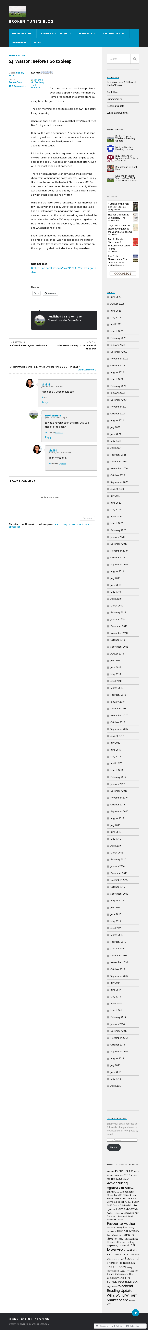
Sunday (120, 1266)
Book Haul (112, 92)
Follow (113, 1147)
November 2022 (119, 358)
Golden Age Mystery (127, 1230)
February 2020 (118, 530)
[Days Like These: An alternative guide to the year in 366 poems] (135, 230)
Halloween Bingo (131, 1239)
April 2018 (116, 681)
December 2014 (118, 955)
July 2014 (115, 982)
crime (135, 1205)
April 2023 (116, 324)
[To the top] (135, 1312)
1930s (128, 1171)
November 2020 (119, 468)
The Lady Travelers (125, 1271)
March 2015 (116, 935)
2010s (128, 1175)
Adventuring (19, 42)
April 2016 (116, 845)
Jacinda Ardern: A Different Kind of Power (121, 83)
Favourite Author (121, 1223)
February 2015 (118, 941)
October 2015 (117, 886)
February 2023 (118, 338)
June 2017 (115, 749)
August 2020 (117, 489)
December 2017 (118, 708)
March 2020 (116, 523)
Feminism (111, 1227)
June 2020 (115, 502)
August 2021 (117, 420)
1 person (59, 433)
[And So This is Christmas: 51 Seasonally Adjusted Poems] (135, 245)
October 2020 (117, 475)
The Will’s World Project (54, 33)
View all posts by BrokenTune (64, 320)
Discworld (129, 1213)
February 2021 (118, 454)
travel (128, 1281)
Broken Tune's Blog (31, 21)
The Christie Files (113, 33)
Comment (87, 518)
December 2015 (118, 873)
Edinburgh (129, 1216)
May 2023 (115, 317)
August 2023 (117, 303)
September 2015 (119, 893)
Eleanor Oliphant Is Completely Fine (118, 216)
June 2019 (115, 585)
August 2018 (117, 653)
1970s (121, 1175)
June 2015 (115, 914)
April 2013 (116, 1085)
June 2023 (115, 310)
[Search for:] (123, 59)
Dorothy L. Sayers (115, 1216)
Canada (116, 1205)
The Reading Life (21, 33)
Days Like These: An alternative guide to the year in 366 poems (120, 228)
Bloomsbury (113, 1195)
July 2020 (115, 496)
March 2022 (116, 379)
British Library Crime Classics (121, 1200)
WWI (109, 1304)
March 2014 (116, 1010)
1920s (119, 1171)
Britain (116, 1198)
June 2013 (115, 1072)
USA (135, 1281)
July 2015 (115, 907)
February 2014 (118, 1017)
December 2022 (118, 351)
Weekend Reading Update (125, 139)
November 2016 (119, 797)
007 (113, 1164)
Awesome (118, 1192)
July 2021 (115, 427)
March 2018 (116, 688)
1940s (136, 1171)
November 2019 (119, 550)
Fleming (119, 1228)
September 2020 (119, 482)
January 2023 (117, 345)
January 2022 (117, 392)
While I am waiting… (118, 112)
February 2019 (118, 612)
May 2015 (115, 921)
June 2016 (115, 832)
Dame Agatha (127, 1209)
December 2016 (118, 790)
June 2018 (115, 667)
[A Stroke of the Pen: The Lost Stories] (135, 209)
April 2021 (116, 447)
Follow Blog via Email (117, 1118)
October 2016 (117, 804)
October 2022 (117, 365)
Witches (132, 1301)
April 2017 (116, 763)
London (122, 1245)
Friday (131, 1227)
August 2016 (117, 818)
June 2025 (115, 297)
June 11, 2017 (16, 74)
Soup (132, 1262)
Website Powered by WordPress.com (29, 1324)
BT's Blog (127, 1202)
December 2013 (118, 1030)
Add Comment (86, 369)
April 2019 (116, 598)
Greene (129, 1234)
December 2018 (118, 626)
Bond (122, 1195)
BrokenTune (15, 81)
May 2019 (115, 591)
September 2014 (119, 976)
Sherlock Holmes (118, 1262)
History (130, 1242)
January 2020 (117, 537)
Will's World (116, 1295)
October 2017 (117, 722)
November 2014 (119, 962)
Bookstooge (121, 167)
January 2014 (117, 1024)
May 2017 (115, 756)
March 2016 (116, 852)
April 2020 (116, 516)
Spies (110, 1267)
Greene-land (115, 1238)
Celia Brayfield (126, 1205)
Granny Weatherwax (115, 1235)
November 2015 (119, 880)
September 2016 (119, 811)
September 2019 (119, 564)
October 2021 (117, 413)
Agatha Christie (119, 1187)
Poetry (131, 1255)
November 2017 (119, 715)
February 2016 (118, 859)
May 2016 (115, 838)
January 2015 (117, 948)
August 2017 (117, 736)
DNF (136, 1213)
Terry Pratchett (115, 210)
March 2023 (116, 331)
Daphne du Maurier (115, 1213)
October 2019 (117, 557)
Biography (128, 1191)
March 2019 (116, 605)
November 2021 (119, 406)
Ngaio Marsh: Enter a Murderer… (126, 159)
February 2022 (118, 386)
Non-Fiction (131, 1250)
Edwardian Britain (115, 1219)
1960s (116, 1175)
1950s (110, 1175)
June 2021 (115, 434)
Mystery (115, 1250)
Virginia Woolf (112, 1287)
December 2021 (118, 399)
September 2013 (119, 1051)
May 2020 (115, 509)
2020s (119, 1178)
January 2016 (117, 866)
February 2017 (118, 777)
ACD (126, 1179)
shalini (45, 384)
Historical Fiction (116, 1242)
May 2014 (115, 996)
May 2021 (115, 441)
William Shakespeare (117, 265)
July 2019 (115, 578)
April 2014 (116, 1003)
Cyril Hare (111, 1209)
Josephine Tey (112, 1245)
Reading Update (115, 106)
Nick (117, 147)
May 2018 (115, 674)
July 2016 (115, 825)
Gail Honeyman (115, 220)
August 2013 (117, 1058)
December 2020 (118, 461)
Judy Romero (122, 155)
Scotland (132, 1258)
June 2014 (115, 989)
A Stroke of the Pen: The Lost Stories (118, 205)
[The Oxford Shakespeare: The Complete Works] (135, 261)
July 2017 (115, 742)
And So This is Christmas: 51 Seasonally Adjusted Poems (119, 244)
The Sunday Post (87, 33)
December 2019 (118, 543)
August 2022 (117, 372)
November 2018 (119, 633)
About (37, 42)
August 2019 (117, 571)
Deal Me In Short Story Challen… (126, 179)
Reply (44, 402)
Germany (110, 1231)
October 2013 (117, 1044)
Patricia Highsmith (117, 1254)
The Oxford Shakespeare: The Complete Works (117, 259)
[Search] (135, 59)
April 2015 (116, 928)
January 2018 (117, 701)
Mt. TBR (131, 1245)
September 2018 (119, 646)
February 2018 (118, 694)
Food (125, 1227)
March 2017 (116, 770)
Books (110, 1198)
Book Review (17, 55)
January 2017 (117, 784)
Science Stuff (119, 1259)
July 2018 (115, 660)
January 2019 (117, 619)
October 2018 (117, 639)
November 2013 (119, 1037)
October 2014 (117, 969)
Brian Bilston (114, 234)
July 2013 (115, 1065)
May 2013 (115, 1079)
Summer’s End (114, 99)
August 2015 (117, 900)
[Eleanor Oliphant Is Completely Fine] (135, 220)
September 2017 (119, 729)
